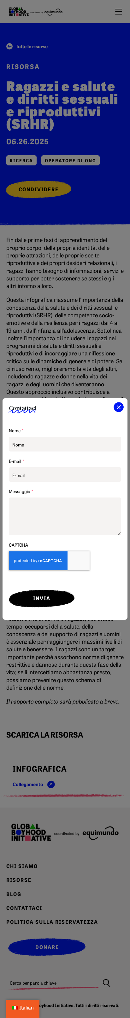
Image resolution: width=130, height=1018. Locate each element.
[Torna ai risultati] (119, 407)
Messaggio (21, 491)
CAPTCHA (18, 545)
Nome (16, 430)
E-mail (16, 461)
